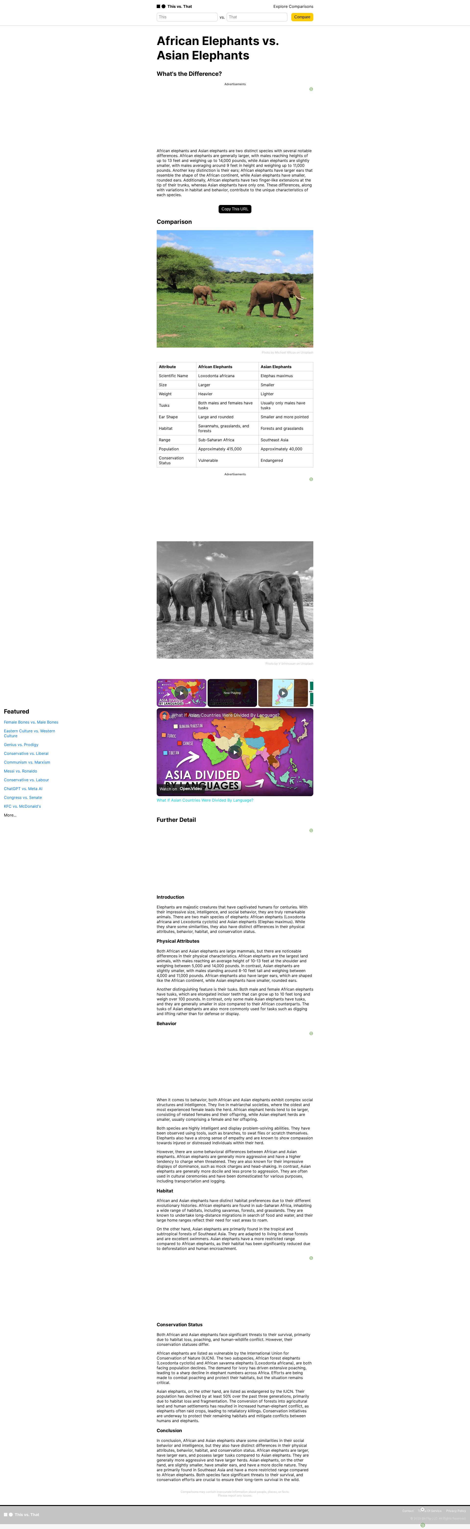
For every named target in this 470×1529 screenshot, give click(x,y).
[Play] (283, 693)
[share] (303, 720)
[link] (164, 716)
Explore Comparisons (293, 6)
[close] (422, 1509)
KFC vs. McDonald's (22, 806)
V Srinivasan (287, 663)
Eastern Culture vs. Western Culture (29, 733)
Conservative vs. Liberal (26, 753)
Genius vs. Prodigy (21, 744)
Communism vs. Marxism (27, 762)
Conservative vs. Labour (26, 779)
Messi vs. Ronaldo (20, 771)
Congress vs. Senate (23, 797)
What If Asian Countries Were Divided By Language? (226, 715)
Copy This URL (235, 209)
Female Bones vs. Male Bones (31, 722)
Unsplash (307, 352)
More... (10, 815)
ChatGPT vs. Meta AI (23, 788)
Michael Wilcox (285, 352)
